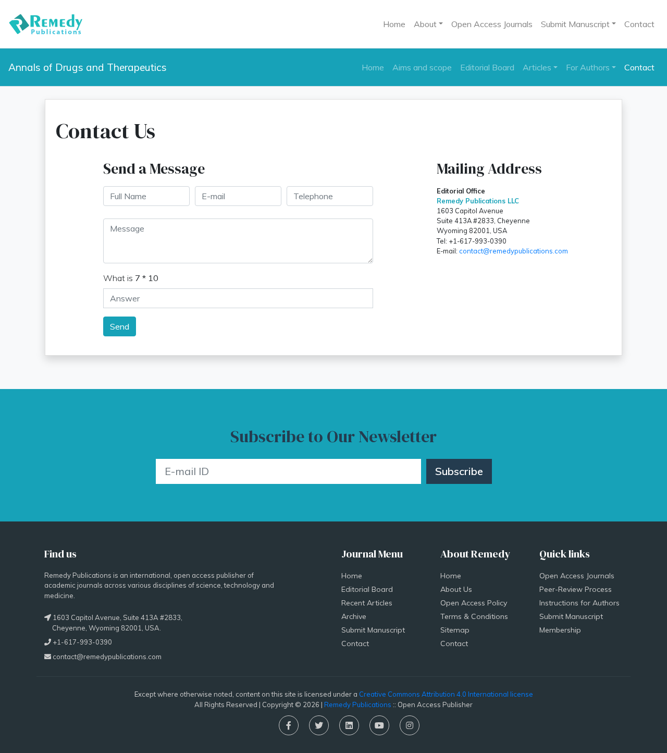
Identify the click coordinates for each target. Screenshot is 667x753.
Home (394, 24)
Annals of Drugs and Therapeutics (87, 67)
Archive (353, 616)
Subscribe (459, 471)
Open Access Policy (473, 603)
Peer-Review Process (575, 589)
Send (119, 326)
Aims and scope (422, 67)
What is (130, 278)
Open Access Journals (492, 24)
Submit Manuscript (373, 630)
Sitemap (455, 630)
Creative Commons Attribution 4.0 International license (446, 694)
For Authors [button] (588, 67)
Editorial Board (487, 67)
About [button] (425, 24)
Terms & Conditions (474, 616)
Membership (560, 630)
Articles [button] (537, 67)
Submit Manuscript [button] (575, 24)
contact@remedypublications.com (513, 251)
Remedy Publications (357, 704)
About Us (456, 589)
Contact (639, 24)
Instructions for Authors (579, 603)
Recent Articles (366, 603)
